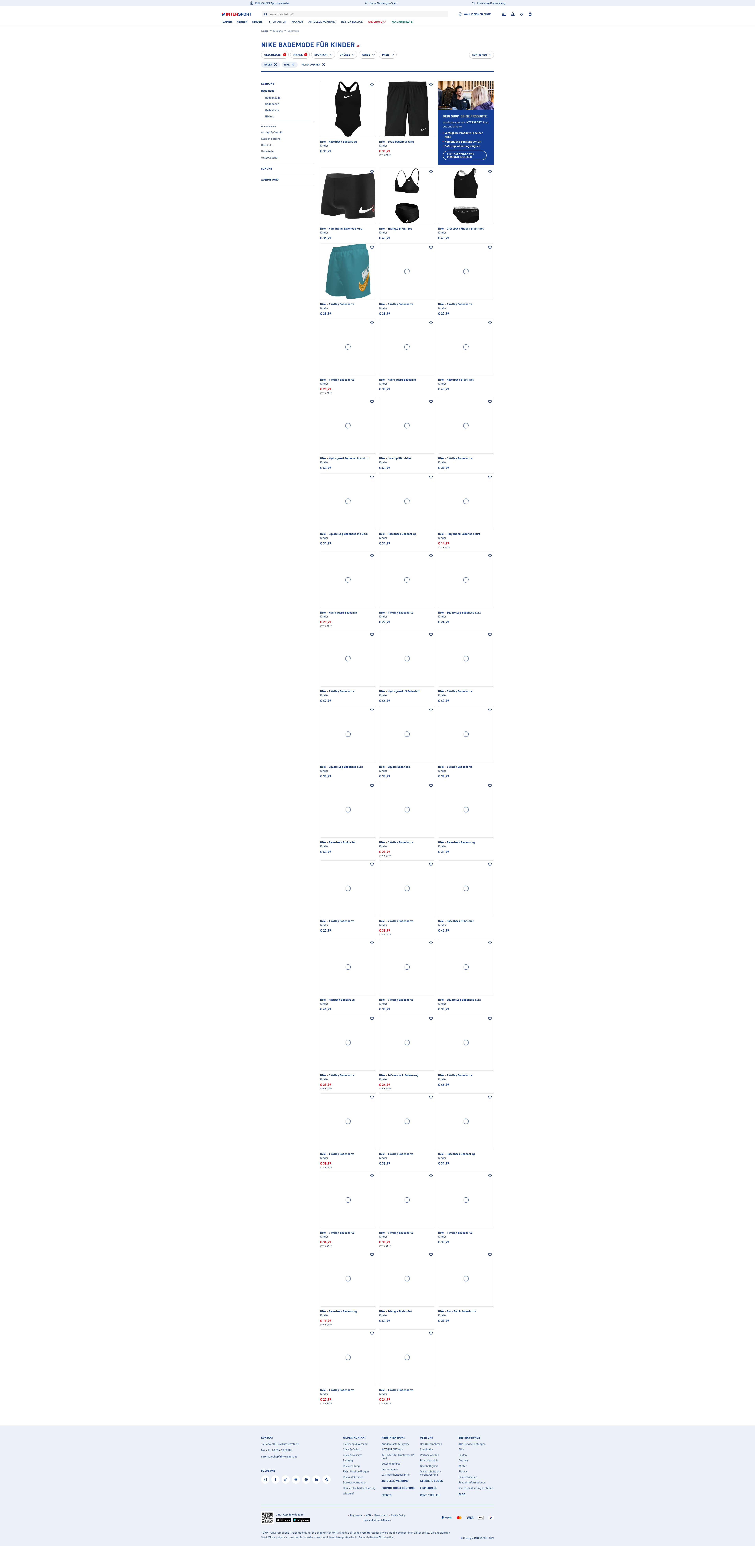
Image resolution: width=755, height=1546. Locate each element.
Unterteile (267, 151)
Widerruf (348, 1493)
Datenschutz (381, 1515)
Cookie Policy (398, 1515)
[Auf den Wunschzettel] (372, 85)
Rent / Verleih (430, 1495)
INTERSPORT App (392, 1449)
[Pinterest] (306, 1479)
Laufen (463, 1454)
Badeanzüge (273, 97)
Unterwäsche (269, 157)
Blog (462, 1494)
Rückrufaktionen (353, 1477)
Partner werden (429, 1454)
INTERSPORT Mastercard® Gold (397, 1456)
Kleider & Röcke (270, 138)
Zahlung (348, 1460)
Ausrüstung (270, 179)
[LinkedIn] (316, 1479)
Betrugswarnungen (354, 1482)
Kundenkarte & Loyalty (395, 1443)
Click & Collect (352, 1449)
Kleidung (278, 30)
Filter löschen (311, 64)
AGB (368, 1515)
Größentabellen (468, 1477)
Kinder (264, 30)
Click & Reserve (352, 1454)
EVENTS (386, 1495)
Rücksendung (351, 1466)
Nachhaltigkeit (429, 1466)
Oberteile (266, 145)
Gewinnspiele (389, 1469)
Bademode (267, 90)
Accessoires (268, 126)
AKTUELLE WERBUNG (395, 1480)
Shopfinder (426, 1449)
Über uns (426, 1437)
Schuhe (266, 168)
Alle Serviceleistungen (472, 1443)
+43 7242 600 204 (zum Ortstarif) (280, 1443)
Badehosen (272, 103)
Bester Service (469, 1437)
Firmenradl (428, 1488)
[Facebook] (275, 1479)
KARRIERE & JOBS (431, 1480)
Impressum (356, 1515)
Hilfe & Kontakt (354, 1437)
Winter (463, 1466)
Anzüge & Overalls (272, 132)
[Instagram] (265, 1479)
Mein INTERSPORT (393, 1437)
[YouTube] (296, 1479)
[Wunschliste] (521, 14)
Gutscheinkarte (390, 1463)
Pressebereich (429, 1460)
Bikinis (269, 116)
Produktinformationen (472, 1482)
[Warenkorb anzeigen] (530, 14)
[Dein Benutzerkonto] (512, 14)
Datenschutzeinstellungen (377, 1519)
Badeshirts (272, 110)
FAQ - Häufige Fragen (356, 1471)
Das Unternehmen (431, 1443)
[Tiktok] (286, 1479)
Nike (287, 64)
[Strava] (326, 1479)
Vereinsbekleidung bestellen (476, 1488)
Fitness (463, 1471)
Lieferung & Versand (355, 1443)
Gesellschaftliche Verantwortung (430, 1473)
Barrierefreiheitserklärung (359, 1488)
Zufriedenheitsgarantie (395, 1474)
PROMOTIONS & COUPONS (397, 1488)
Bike (461, 1449)
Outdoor (463, 1460)
